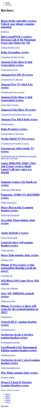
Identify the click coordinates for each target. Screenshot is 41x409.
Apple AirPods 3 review (15, 232)
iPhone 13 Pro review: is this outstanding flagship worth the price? (18, 267)
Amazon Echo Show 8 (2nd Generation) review (16, 63)
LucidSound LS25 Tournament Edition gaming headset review (19, 349)
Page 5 (7, 402)
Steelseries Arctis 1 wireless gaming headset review (17, 336)
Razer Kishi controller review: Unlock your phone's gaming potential (19, 23)
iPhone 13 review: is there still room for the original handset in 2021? (19, 309)
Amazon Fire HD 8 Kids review (19, 119)
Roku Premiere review (14, 129)
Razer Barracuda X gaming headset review (17, 209)
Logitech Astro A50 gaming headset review (17, 244)
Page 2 (7, 396)
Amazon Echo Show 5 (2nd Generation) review (16, 99)
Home (7, 3)
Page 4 (7, 400)
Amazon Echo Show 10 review (18, 109)
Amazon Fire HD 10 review (17, 74)
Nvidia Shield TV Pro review (18, 138)
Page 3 (7, 398)
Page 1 (7, 394)
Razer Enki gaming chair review (20, 255)
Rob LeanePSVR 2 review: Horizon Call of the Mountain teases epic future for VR (18, 39)
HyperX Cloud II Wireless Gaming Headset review (16, 384)
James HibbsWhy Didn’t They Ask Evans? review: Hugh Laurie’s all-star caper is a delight (18, 168)
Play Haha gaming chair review (19, 372)
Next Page (4, 406)
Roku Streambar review (15, 52)
